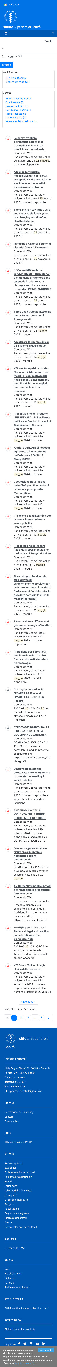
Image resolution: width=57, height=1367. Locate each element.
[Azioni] (5, 5)
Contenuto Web (18, 81)
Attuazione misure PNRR (18, 1142)
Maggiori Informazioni (25, 1363)
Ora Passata (15, 102)
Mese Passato (16, 113)
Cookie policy (12, 1121)
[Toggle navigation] (6, 33)
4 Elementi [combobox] (27, 1001)
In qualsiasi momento (18, 98)
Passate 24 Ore (17, 106)
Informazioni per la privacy (19, 1112)
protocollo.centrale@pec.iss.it (26, 1091)
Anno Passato (16, 117)
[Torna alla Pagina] (2, 48)
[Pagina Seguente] (48, 1018)
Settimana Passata (19, 109)
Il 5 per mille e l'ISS (15, 1248)
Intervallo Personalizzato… (21, 121)
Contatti (9, 1116)
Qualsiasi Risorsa (16, 78)
